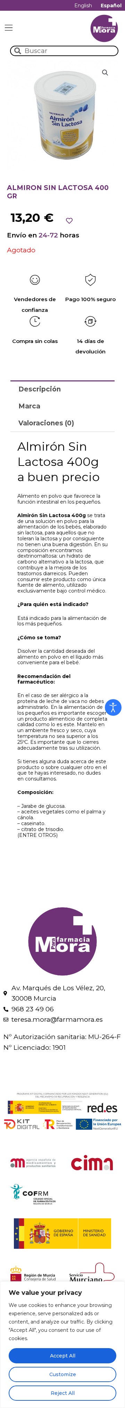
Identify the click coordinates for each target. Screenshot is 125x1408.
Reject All (63, 1393)
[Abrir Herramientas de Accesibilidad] (113, 707)
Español (111, 5)
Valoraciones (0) (46, 423)
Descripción (39, 389)
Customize (62, 1374)
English (83, 5)
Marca (29, 406)
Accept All (62, 1356)
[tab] (62, 388)
